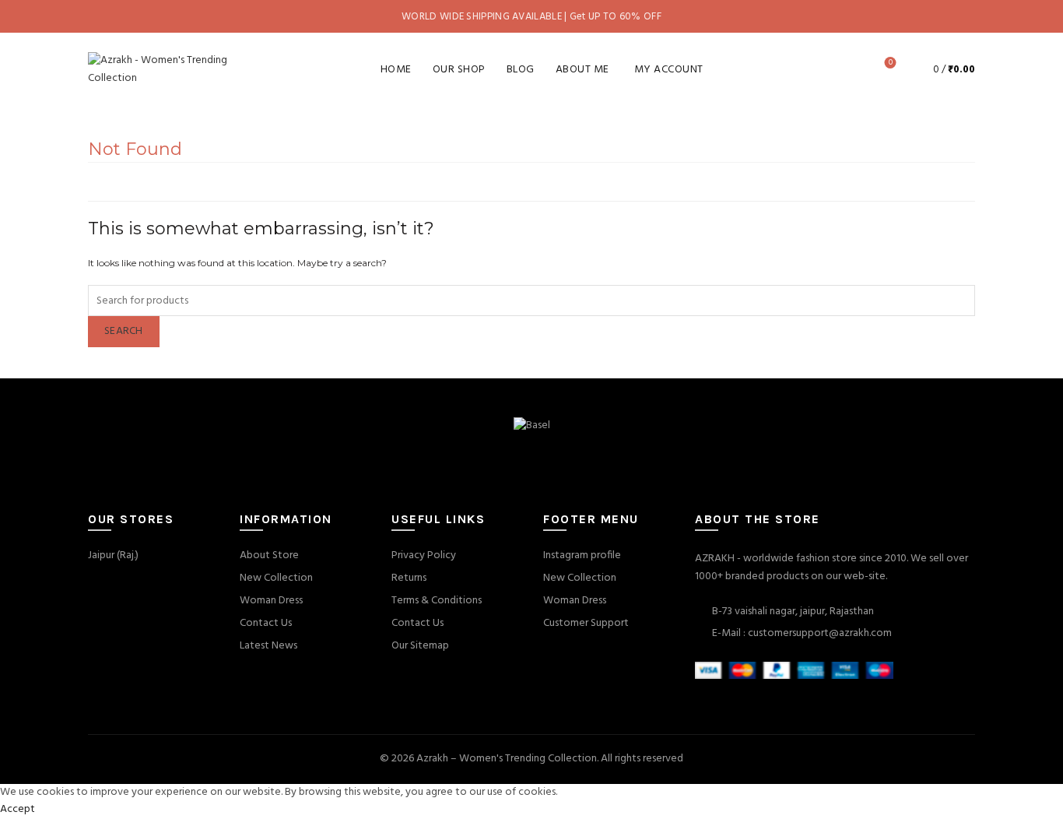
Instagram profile (582, 555)
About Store (269, 555)
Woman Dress (271, 601)
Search (123, 331)
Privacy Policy (423, 555)
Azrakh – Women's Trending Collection (506, 759)
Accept (17, 809)
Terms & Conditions (436, 601)
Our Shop (459, 70)
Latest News (268, 646)
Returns (408, 578)
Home (396, 70)
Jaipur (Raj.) (113, 555)
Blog (521, 70)
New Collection (276, 578)
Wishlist (891, 63)
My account (668, 70)
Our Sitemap (420, 646)
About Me (582, 70)
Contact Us (266, 623)
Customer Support (586, 623)
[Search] (846, 69)
